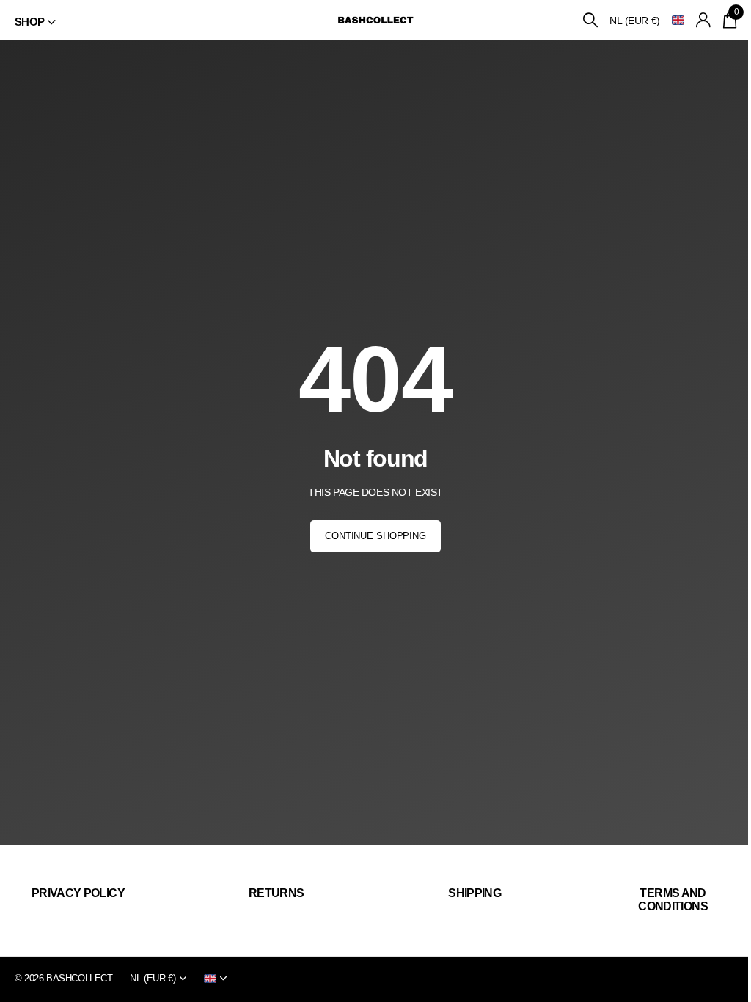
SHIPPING (474, 893)
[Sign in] (703, 20)
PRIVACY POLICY (78, 893)
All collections (35, 22)
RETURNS (276, 893)
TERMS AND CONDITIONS (673, 900)
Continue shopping (375, 535)
